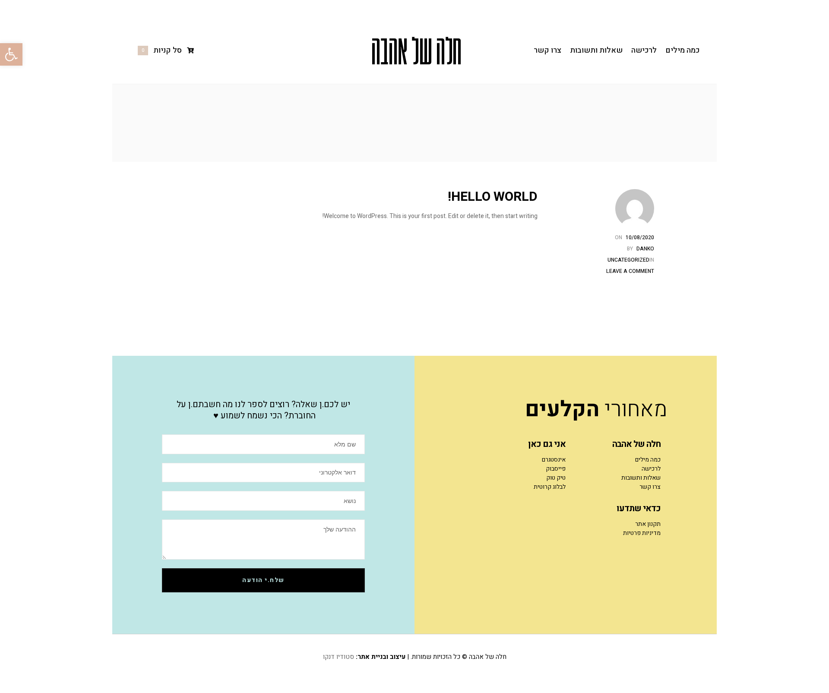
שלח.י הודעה (263, 580)
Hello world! (493, 196)
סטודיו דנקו (338, 656)
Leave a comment (630, 271)
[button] (11, 54)
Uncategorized (628, 260)
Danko (645, 249)
